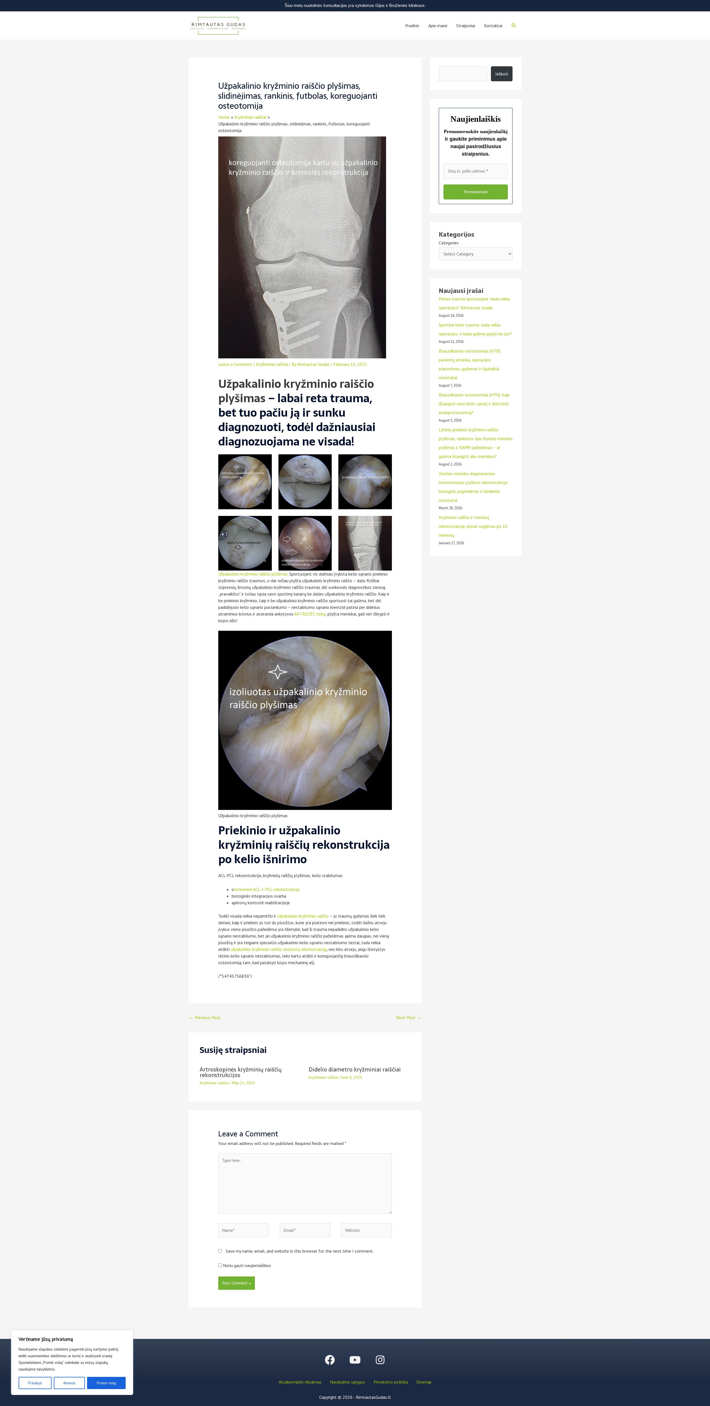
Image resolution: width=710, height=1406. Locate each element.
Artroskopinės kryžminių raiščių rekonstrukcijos (241, 1072)
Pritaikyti (35, 1382)
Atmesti (69, 1382)
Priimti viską (106, 1382)
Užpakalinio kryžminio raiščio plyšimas (296, 391)
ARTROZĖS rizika (310, 614)
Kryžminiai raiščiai (272, 364)
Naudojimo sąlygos (347, 1382)
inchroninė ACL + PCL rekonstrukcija (266, 889)
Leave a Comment (235, 364)
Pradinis (412, 25)
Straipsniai (465, 25)
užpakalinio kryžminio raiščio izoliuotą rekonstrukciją (278, 949)
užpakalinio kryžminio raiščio (303, 916)
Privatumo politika (391, 1382)
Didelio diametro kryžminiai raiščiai (355, 1069)
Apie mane (437, 25)
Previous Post (204, 1017)
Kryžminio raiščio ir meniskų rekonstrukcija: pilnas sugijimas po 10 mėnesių (473, 526)
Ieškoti (501, 74)
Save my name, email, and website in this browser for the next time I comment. (300, 1251)
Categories (449, 242)
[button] (514, 26)
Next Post (408, 1017)
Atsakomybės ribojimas (300, 1382)
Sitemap (424, 1382)
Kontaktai (493, 25)
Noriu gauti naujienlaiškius (246, 1265)
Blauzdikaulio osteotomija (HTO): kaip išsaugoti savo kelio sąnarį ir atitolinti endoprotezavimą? (474, 403)
